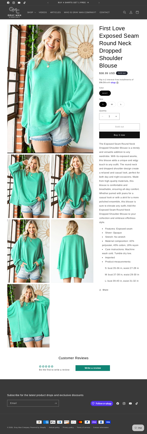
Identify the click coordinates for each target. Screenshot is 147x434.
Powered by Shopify (38, 427)
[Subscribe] (55, 403)
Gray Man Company (22, 427)
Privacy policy (68, 427)
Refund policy (54, 427)
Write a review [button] (93, 368)
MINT (106, 94)
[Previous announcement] (48, 2)
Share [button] (105, 290)
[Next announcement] (99, 2)
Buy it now (119, 135)
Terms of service (83, 427)
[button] (31, 12)
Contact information (101, 427)
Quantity (103, 111)
